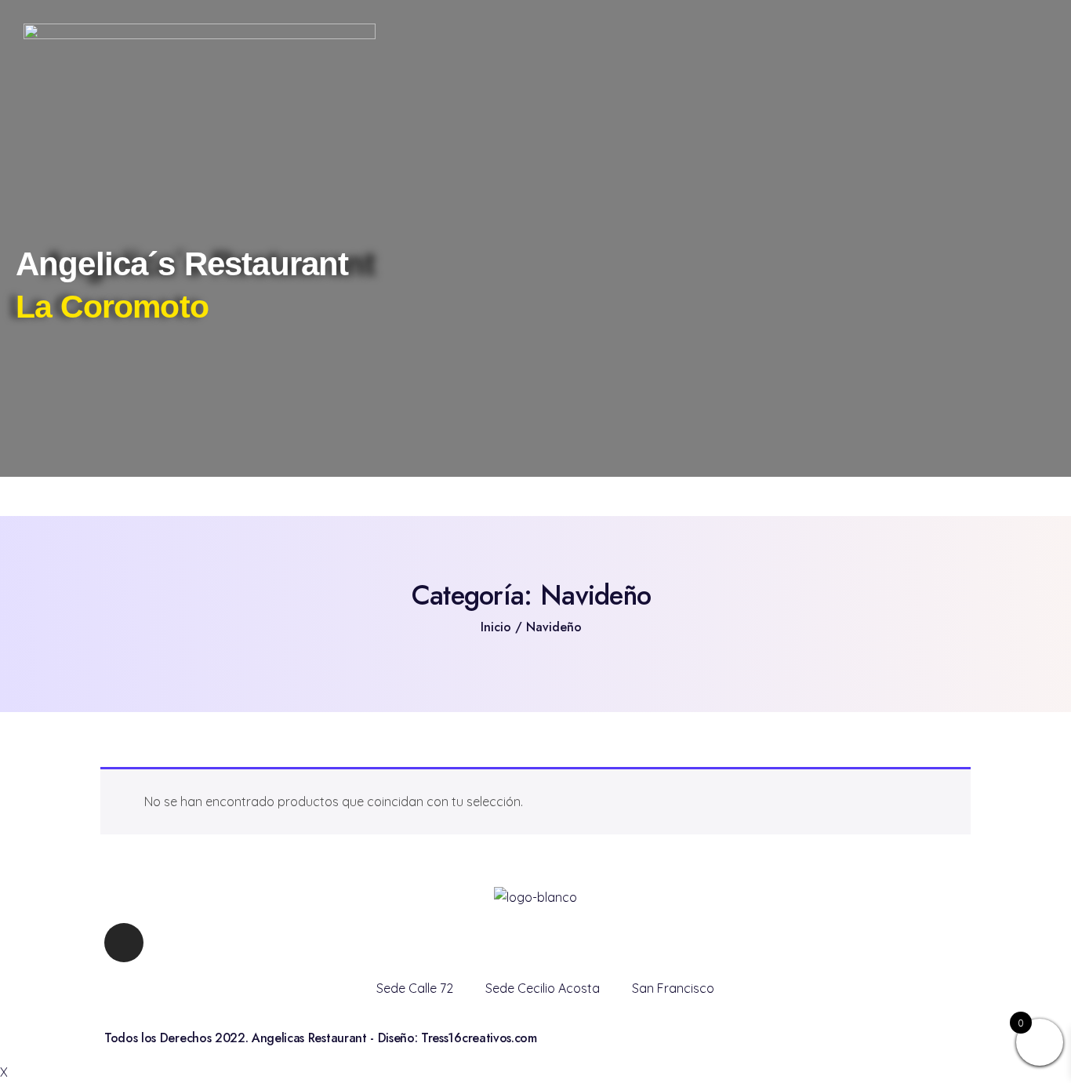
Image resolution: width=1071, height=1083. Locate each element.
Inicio (496, 627)
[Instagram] (123, 942)
